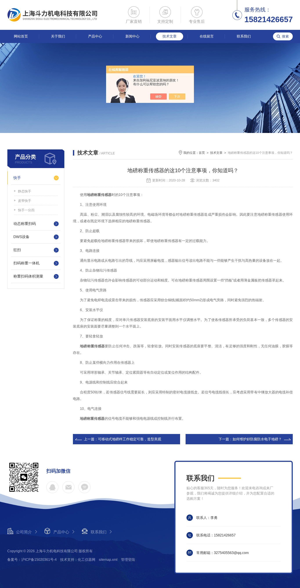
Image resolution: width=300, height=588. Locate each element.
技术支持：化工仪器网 (77, 559)
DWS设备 (21, 237)
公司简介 (24, 532)
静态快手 (24, 191)
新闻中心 (132, 36)
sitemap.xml (108, 559)
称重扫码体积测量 (28, 276)
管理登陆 (128, 559)
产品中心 (95, 36)
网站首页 (21, 36)
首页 (202, 152)
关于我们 (58, 36)
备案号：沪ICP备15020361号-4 (32, 559)
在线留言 (207, 36)
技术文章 (170, 36)
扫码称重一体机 (26, 263)
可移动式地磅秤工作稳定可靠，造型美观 (129, 439)
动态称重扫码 (24, 224)
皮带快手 (24, 201)
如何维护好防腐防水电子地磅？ (257, 439)
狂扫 (17, 250)
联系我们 (244, 36)
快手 (17, 178)
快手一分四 (26, 210)
